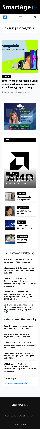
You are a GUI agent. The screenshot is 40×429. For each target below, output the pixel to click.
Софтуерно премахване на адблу (15, 383)
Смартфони (6, 76)
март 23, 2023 (9, 92)
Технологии (21, 194)
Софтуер (15, 174)
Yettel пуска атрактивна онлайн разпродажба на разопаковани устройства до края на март (20, 84)
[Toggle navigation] (20, 17)
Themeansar (19, 419)
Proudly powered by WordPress (14, 416)
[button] (35, 17)
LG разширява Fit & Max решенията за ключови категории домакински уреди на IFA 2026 (19, 270)
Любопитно (21, 222)
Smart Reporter (23, 92)
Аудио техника (23, 208)
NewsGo (31, 416)
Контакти (23, 424)
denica (25, 183)
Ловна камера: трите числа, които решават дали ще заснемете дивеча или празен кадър (20, 345)
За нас (16, 424)
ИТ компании (22, 236)
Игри (7, 174)
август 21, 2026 (13, 183)
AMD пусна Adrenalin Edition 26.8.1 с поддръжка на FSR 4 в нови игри (20, 180)
